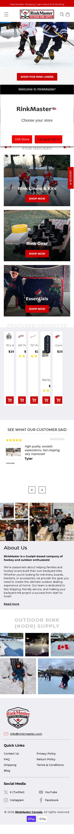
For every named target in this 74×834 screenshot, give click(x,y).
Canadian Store (48, 139)
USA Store (22, 139)
